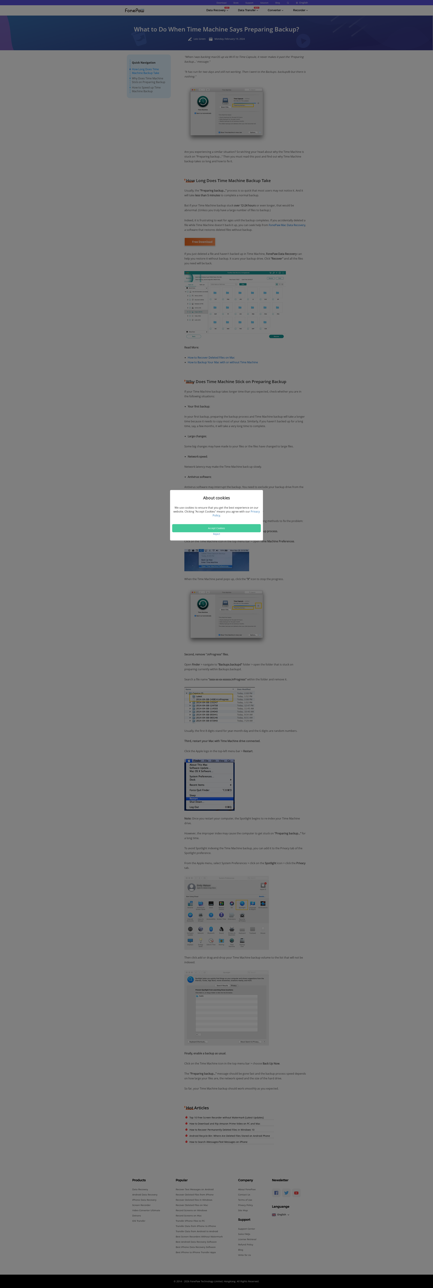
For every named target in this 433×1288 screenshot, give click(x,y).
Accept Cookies (216, 528)
